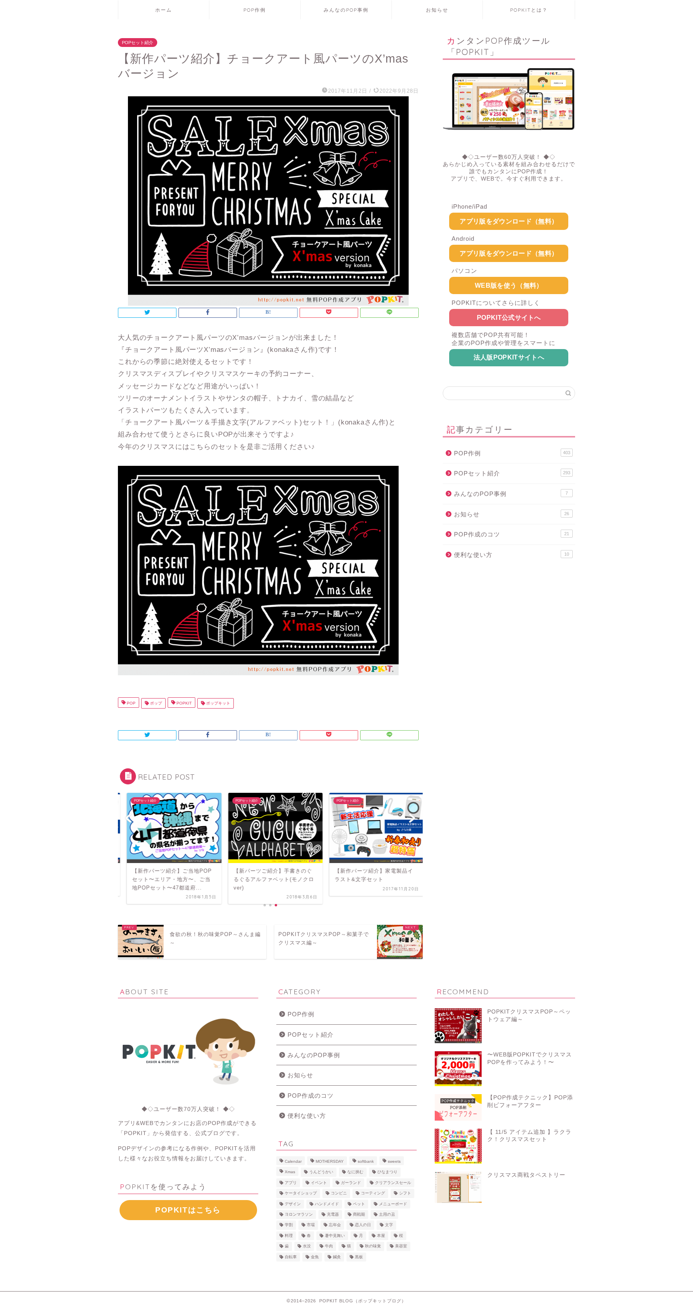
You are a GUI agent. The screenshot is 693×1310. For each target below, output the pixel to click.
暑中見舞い (335, 1235)
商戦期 (359, 1214)
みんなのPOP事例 (346, 10)
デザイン (293, 1204)
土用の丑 (387, 1214)
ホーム (163, 10)
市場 (311, 1225)
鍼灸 (337, 1257)
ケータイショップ (301, 1193)
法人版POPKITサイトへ (509, 357)
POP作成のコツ (511, 534)
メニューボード (393, 1204)
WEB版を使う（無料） (509, 285)
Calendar (293, 1161)
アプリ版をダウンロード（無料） (509, 221)
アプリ (291, 1182)
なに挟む (355, 1172)
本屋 (381, 1235)
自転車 (291, 1257)
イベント (319, 1182)
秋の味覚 (373, 1246)
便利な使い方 (511, 554)
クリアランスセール (393, 1182)
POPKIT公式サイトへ (509, 317)
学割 (289, 1225)
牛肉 (329, 1246)
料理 (289, 1235)
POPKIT (183, 703)
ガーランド (351, 1182)
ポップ (155, 703)
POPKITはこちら (188, 1210)
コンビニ (339, 1193)
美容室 (401, 1246)
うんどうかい (321, 1172)
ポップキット (217, 703)
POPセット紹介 (137, 42)
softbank (366, 1161)
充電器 (333, 1214)
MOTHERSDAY (330, 1161)
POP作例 (254, 10)
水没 (307, 1246)
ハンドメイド (327, 1204)
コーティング (373, 1193)
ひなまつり (387, 1172)
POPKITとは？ (529, 10)
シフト (405, 1193)
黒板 (359, 1257)
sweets (394, 1161)
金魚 (315, 1257)
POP (131, 703)
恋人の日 (363, 1225)
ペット (359, 1204)
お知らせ (437, 10)
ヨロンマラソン (299, 1214)
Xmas (290, 1172)
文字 (389, 1225)
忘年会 (335, 1225)
